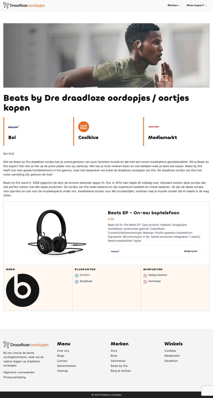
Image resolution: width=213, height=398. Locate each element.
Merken (173, 5)
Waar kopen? (195, 5)
